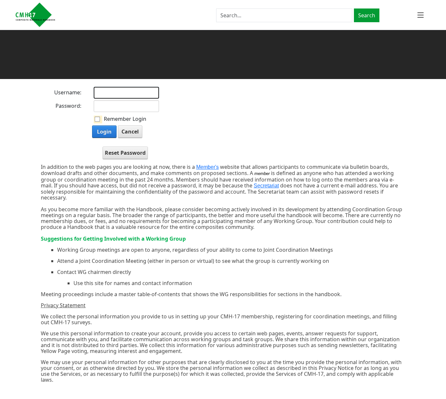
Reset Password (125, 152)
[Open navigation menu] (420, 15)
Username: (67, 92)
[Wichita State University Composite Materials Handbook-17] (35, 15)
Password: (68, 105)
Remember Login (125, 118)
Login (104, 131)
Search (366, 15)
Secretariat (266, 185)
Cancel (130, 131)
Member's (207, 167)
